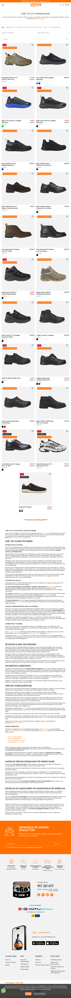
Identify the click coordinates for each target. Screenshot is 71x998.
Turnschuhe (44, 717)
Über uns (7, 959)
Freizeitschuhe (18, 601)
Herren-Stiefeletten (14, 738)
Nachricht (38, 962)
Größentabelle (24, 969)
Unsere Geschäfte (10, 962)
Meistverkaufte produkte (43, 965)
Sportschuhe (47, 595)
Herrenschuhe (45, 729)
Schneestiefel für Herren (16, 742)
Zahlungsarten (24, 964)
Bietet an (38, 959)
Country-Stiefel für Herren (16, 740)
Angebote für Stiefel (17, 722)
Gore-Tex (24, 708)
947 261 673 (45, 886)
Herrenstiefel (51, 586)
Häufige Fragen (24, 966)
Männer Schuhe (44, 533)
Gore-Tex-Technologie (14, 631)
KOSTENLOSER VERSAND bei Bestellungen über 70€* (35, 1)
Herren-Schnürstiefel (15, 737)
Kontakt (7, 965)
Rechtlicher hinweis (56, 959)
